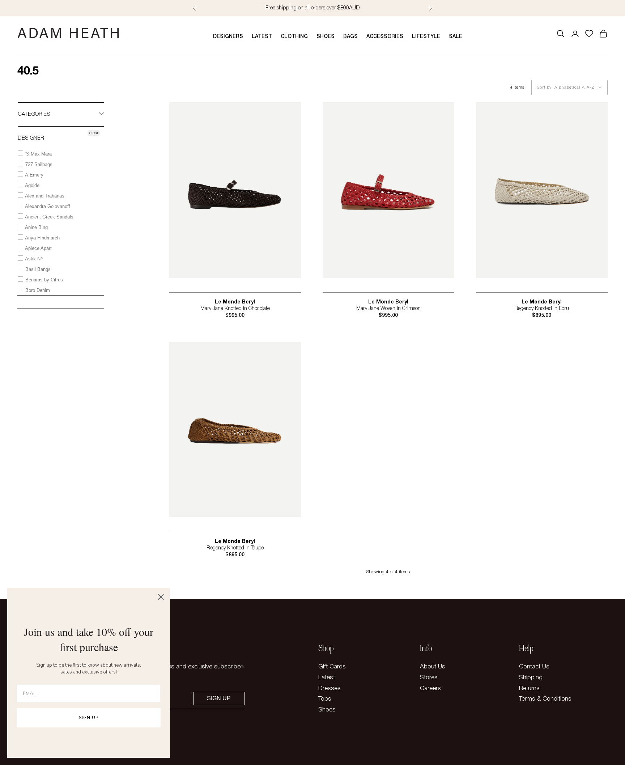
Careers (430, 688)
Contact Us (534, 667)
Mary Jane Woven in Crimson (388, 308)
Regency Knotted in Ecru (541, 308)
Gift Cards (332, 667)
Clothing (294, 36)
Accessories (384, 36)
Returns (529, 688)
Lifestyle (426, 36)
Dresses (329, 688)
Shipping (531, 677)
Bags (350, 36)
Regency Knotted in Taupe (235, 548)
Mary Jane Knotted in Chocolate (235, 308)
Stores (429, 677)
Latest (262, 36)
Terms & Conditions (545, 699)
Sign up (219, 698)
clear (93, 133)
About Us (432, 667)
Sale (455, 36)
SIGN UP (88, 718)
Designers (228, 36)
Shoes (325, 36)
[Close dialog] (160, 597)
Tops (324, 699)
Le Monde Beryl (235, 302)
